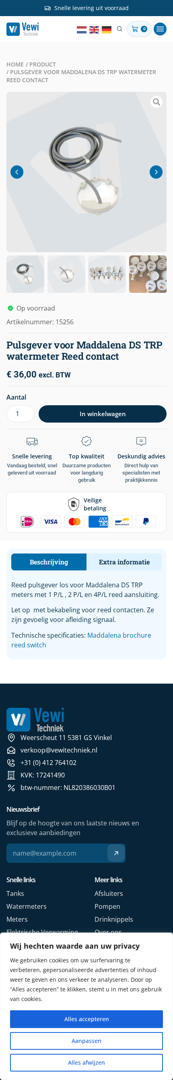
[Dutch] (82, 29)
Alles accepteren (86, 1019)
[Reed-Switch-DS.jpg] (86, 172)
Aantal (16, 397)
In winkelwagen (103, 414)
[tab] (48, 561)
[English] (94, 29)
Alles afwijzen (86, 1062)
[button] (160, 29)
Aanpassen (86, 1041)
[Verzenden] (116, 853)
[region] (86, 1006)
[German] (107, 29)
